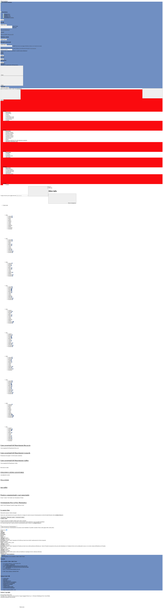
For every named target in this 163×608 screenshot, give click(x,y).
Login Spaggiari (33, 48)
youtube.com (3, 530)
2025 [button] (7, 238)
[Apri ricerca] (152, 93)
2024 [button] (7, 262)
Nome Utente (15, 26)
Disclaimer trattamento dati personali (8, 597)
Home (49, 186)
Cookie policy (6, 578)
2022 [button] (7, 309)
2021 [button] (7, 332)
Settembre (10, 225)
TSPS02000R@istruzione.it (16, 565)
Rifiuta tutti (11, 517)
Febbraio (10, 217)
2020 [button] (7, 356)
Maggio (9, 220)
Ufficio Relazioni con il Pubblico (9, 581)
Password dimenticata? (5, 29)
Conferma (7, 87)
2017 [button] (7, 426)
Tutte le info (5, 205)
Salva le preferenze (10, 554)
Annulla (2, 87)
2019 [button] (7, 379)
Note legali (5, 579)
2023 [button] (7, 285)
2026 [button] (7, 215)
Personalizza (3, 517)
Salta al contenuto (4, 1)
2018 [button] (7, 403)
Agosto (9, 224)
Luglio (9, 223)
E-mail (14, 45)
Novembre (10, 227)
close (2, 100)
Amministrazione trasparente (9, 587)
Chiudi (2, 55)
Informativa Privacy (7, 580)
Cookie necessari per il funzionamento (8, 526)
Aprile (9, 219)
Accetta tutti (20, 517)
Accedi (2, 19)
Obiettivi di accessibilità (8, 584)
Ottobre (9, 226)
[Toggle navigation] (11, 94)
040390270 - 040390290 (10, 564)
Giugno (9, 221)
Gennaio (10, 216)
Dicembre (10, 228)
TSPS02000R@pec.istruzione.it (16, 567)
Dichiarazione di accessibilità (9, 583)
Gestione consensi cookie (8, 586)
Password (14, 27)
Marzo (9, 218)
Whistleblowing (6, 585)
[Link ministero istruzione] (6, 2)
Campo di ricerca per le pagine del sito (8, 195)
